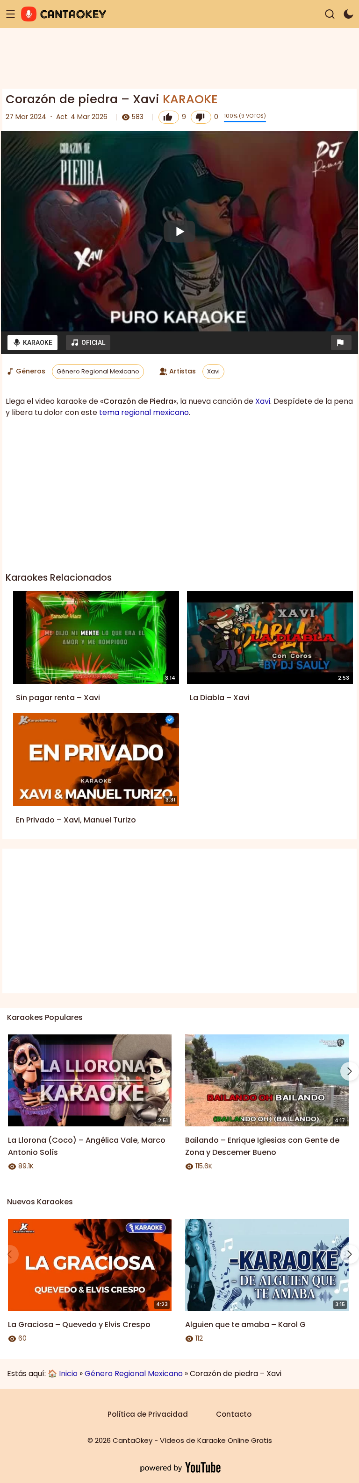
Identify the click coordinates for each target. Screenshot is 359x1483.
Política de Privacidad (148, 1414)
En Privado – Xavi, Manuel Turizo (76, 820)
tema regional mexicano (144, 412)
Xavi (213, 371)
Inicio (68, 1373)
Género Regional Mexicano (98, 371)
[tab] (32, 342)
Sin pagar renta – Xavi (58, 697)
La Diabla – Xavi (220, 697)
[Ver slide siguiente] (349, 1071)
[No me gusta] (201, 117)
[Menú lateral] (10, 14)
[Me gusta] (168, 117)
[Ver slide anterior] (9, 1071)
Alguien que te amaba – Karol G (245, 1324)
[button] (341, 342)
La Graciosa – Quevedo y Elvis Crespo (79, 1324)
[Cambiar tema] (348, 14)
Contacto (233, 1414)
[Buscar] (330, 14)
